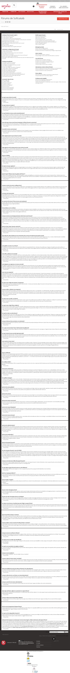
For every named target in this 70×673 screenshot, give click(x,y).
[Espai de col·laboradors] (38, 3)
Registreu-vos (63, 18)
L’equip (40, 635)
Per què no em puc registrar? (7, 45)
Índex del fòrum (4, 26)
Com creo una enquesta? (7, 66)
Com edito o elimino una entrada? (8, 63)
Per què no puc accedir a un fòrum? (9, 69)
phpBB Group (39, 607)
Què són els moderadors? (40, 37)
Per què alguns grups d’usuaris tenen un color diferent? (45, 41)
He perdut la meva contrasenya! (8, 40)
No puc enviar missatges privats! (41, 48)
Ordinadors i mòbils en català (60, 12)
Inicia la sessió (60, 29)
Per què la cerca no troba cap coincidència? (43, 60)
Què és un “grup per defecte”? (41, 43)
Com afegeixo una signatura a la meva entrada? (11, 64)
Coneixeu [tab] (52, 7)
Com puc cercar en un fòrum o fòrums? (42, 59)
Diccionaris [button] (21, 11)
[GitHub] (35, 656)
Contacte (38, 641)
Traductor (5, 11)
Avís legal (38, 643)
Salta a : (47, 632)
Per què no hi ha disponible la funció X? (42, 80)
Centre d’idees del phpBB (59, 614)
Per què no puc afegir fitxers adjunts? (9, 70)
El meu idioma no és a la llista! (8, 54)
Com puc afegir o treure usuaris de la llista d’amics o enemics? (47, 55)
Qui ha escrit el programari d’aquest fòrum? (43, 79)
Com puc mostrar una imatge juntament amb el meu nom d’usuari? (15, 55)
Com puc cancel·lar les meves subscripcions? (43, 70)
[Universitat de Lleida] (35, 668)
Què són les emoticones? (7, 82)
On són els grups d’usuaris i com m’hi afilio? (43, 39)
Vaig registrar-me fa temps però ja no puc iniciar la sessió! (13, 43)
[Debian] (35, 663)
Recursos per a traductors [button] (43, 12)
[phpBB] (35, 661)
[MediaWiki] (35, 658)
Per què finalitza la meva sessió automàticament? (11, 38)
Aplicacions (30, 11)
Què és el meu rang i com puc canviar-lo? (10, 56)
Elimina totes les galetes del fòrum (49, 635)
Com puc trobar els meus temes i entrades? (43, 64)
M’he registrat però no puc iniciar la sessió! (10, 41)
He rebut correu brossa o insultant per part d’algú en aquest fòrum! (48, 50)
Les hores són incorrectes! (7, 51)
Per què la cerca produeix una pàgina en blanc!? (44, 61)
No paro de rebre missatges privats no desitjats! (44, 49)
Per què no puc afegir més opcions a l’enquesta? (11, 67)
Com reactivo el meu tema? (7, 76)
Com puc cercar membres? (40, 63)
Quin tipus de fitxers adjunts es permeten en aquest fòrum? (46, 74)
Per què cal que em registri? (7, 37)
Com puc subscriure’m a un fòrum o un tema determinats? (46, 69)
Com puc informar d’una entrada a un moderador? (11, 73)
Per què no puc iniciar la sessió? (8, 36)
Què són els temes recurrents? (8, 87)
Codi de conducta (39, 645)
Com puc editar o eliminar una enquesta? (10, 68)
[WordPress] (35, 653)
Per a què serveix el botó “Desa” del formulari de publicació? (13, 74)
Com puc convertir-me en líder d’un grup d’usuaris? (45, 40)
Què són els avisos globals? (7, 85)
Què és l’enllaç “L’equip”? (40, 44)
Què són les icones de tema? (7, 89)
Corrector (13, 11)
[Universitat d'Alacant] (35, 671)
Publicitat (38, 647)
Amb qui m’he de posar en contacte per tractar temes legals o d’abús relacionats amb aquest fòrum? (50, 82)
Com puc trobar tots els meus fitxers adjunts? (44, 75)
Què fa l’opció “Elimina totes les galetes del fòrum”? (11, 46)
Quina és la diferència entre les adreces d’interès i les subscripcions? (48, 68)
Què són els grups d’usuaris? (40, 38)
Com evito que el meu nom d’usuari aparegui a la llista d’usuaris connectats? (16, 39)
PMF (55, 29)
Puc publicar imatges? (6, 83)
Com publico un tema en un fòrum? (8, 62)
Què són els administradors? (40, 36)
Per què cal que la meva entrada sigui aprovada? (11, 75)
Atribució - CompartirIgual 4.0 (28, 643)
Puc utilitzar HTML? (5, 81)
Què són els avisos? (6, 86)
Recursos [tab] (41, 7)
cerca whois (37, 622)
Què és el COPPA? (5, 44)
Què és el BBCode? (5, 80)
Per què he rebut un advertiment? (8, 71)
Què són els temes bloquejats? (8, 88)
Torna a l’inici (5, 102)
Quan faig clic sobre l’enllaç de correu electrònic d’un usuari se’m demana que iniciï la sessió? (18, 58)
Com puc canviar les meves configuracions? (10, 50)
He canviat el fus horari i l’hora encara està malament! (12, 52)
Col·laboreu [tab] (63, 7)
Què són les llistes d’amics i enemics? (42, 54)
